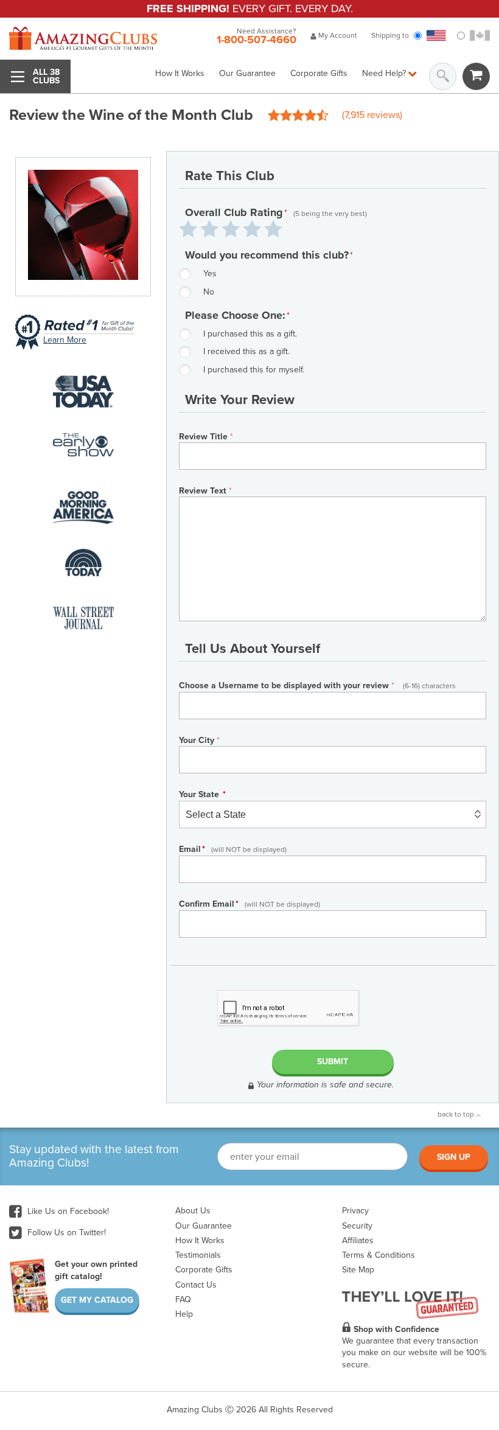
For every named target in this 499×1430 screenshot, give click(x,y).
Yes (210, 273)
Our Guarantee (247, 73)
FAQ (183, 1299)
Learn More (64, 340)
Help (184, 1314)
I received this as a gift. (246, 351)
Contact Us (196, 1285)
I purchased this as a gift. (250, 334)
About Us (193, 1210)
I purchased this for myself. (253, 369)
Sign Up (453, 1157)
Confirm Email (249, 904)
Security (357, 1226)
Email (233, 849)
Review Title (206, 436)
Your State (202, 794)
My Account (336, 35)
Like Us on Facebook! (67, 1211)
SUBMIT (332, 1061)
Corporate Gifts (318, 73)
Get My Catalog (97, 1300)
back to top (457, 1114)
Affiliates (358, 1240)
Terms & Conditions (378, 1255)
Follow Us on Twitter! (65, 1232)
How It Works (179, 73)
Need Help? (385, 73)
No (208, 292)
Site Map (358, 1269)
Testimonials (198, 1255)
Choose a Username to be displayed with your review (317, 685)
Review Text (205, 491)
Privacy (355, 1210)
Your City (199, 740)
